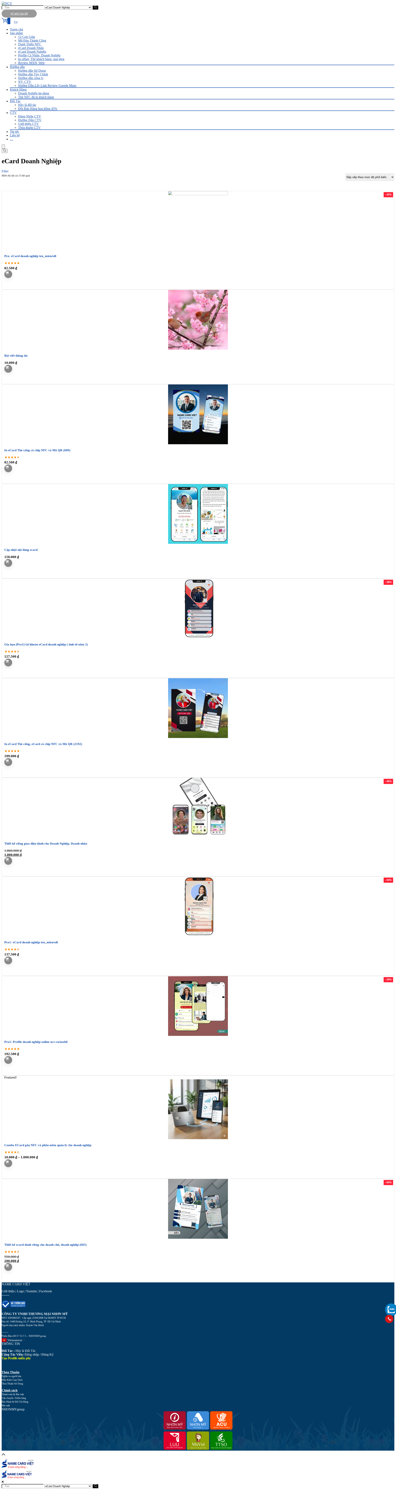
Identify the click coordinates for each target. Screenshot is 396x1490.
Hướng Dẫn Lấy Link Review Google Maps (47, 85)
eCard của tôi (19, 13)
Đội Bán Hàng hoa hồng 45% (37, 108)
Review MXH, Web (31, 63)
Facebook (46, 1291)
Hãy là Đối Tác (19, 1351)
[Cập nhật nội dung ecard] (198, 542)
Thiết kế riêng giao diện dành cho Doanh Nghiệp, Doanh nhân (45, 843)
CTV (13, 112)
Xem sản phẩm (8, 1163)
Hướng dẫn (17, 67)
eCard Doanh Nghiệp (32, 51)
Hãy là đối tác (27, 105)
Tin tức (14, 131)
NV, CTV (24, 81)
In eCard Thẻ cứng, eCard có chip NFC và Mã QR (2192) (43, 744)
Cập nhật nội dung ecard (21, 549)
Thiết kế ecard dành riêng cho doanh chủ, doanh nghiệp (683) (45, 1244)
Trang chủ (16, 29)
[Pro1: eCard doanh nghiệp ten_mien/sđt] (198, 935)
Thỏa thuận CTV (29, 127)
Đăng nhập (32, 1354)
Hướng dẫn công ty (31, 78)
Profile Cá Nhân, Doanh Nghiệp (39, 55)
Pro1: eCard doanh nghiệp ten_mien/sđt (31, 942)
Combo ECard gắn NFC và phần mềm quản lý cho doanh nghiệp (47, 1145)
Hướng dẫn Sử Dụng (32, 70)
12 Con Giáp (26, 37)
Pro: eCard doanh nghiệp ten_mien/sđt (30, 256)
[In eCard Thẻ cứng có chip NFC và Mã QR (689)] (198, 443)
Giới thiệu (8, 1291)
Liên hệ (15, 135)
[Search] (5, 151)
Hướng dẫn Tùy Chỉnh (33, 74)
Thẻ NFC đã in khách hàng (36, 97)
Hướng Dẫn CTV (29, 120)
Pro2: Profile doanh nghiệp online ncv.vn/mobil (35, 1041)
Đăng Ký (47, 1354)
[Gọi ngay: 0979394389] (389, 1319)
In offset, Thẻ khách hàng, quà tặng (41, 59)
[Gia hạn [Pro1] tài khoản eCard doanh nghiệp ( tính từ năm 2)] (198, 637)
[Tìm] (95, 7)
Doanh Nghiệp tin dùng (33, 93)
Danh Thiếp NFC (29, 44)
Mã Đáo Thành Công (32, 40)
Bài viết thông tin (15, 355)
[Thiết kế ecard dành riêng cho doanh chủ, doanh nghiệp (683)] (198, 1237)
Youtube (31, 1291)
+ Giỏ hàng (8, 274)
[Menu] (3, 146)
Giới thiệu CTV (28, 124)
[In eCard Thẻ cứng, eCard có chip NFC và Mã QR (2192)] (198, 737)
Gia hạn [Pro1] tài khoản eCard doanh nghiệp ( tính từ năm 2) (46, 644)
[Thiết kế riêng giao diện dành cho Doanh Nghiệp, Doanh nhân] (198, 836)
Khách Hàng (18, 89)
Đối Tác (15, 101)
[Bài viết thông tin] (198, 348)
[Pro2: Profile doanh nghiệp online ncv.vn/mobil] (198, 1034)
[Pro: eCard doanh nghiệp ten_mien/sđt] (198, 194)
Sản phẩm (16, 33)
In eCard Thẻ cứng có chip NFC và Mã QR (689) (37, 450)
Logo (20, 1291)
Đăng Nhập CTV (29, 116)
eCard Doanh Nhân (31, 48)
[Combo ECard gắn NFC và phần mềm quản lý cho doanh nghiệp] (198, 1138)
